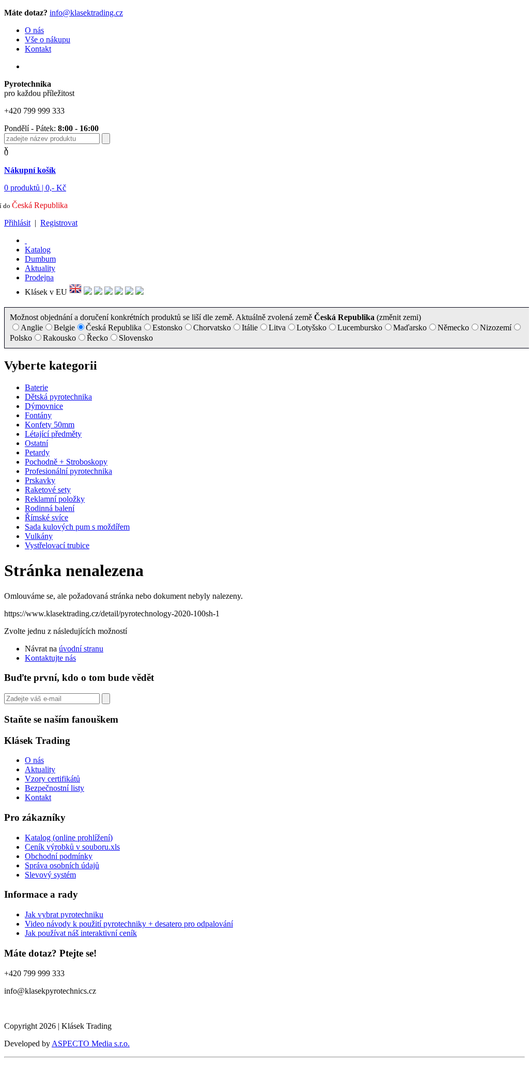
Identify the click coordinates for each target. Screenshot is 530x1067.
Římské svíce (46, 517)
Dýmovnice (44, 406)
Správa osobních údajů (62, 865)
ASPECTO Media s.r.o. (91, 1043)
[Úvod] (26, 240)
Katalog (38, 249)
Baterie (36, 387)
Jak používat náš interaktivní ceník (81, 933)
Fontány (38, 415)
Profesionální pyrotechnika (68, 471)
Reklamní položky (55, 499)
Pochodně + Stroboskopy (66, 461)
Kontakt (38, 48)
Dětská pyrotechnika (58, 396)
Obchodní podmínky (58, 856)
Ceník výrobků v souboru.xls (72, 846)
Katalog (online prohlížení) (69, 837)
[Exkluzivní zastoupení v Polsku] (108, 292)
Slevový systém (50, 874)
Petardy (37, 452)
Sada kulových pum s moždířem (77, 526)
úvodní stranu (81, 648)
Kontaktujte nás (50, 658)
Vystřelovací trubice (57, 545)
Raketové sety (48, 489)
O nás (34, 30)
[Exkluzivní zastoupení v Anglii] (75, 292)
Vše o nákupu (47, 39)
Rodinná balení (49, 508)
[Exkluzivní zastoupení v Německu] (88, 292)
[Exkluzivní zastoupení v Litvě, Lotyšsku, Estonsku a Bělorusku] (119, 292)
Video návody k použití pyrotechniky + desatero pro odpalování (129, 923)
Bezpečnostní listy (54, 788)
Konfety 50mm (49, 424)
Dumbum (40, 258)
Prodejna (39, 277)
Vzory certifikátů (52, 778)
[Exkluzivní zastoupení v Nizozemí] (98, 292)
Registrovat (58, 222)
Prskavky (40, 480)
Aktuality (40, 268)
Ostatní (36, 443)
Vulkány (39, 536)
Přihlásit (17, 222)
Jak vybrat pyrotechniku (64, 914)
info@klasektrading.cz (86, 12)
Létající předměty (53, 433)
